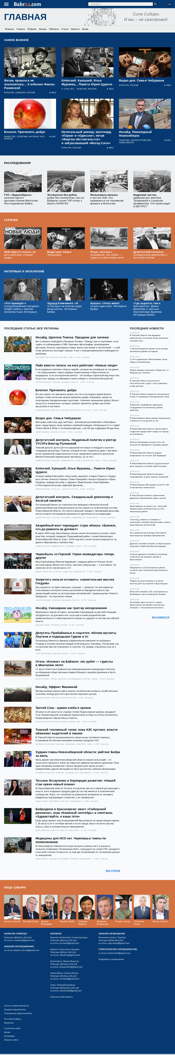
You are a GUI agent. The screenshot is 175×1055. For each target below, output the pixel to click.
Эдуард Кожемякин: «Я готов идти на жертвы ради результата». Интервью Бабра (64, 307)
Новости (75, 29)
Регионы (9, 29)
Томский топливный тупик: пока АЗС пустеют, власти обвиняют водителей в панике (77, 731)
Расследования (17, 162)
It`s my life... (69, 89)
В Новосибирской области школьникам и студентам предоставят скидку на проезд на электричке (149, 431)
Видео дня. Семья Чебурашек (141, 80)
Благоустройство (141, 140)
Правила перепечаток (15, 1009)
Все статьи (113, 870)
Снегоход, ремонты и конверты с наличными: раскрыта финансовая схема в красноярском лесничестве (150, 522)
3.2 (21, 1049)
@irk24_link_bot (68, 952)
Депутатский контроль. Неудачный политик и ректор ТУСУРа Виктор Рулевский (76, 441)
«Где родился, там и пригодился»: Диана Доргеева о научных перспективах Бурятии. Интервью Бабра (147, 309)
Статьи (64, 29)
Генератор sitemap (66, 1049)
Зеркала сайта (11, 1040)
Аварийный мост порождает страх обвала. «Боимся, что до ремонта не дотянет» (76, 527)
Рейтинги (54, 29)
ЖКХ (50, 571)
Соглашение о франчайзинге (18, 1013)
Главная (25, 17)
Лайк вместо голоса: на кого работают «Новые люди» (20, 254)
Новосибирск (126, 143)
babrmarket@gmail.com (119, 953)
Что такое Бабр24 (12, 1019)
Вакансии (9, 1023)
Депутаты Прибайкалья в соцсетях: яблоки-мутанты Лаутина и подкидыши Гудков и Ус (76, 634)
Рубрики (31, 29)
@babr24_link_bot (23, 937)
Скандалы (65, 382)
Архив (85, 29)
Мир (78, 721)
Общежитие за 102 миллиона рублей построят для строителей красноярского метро (149, 570)
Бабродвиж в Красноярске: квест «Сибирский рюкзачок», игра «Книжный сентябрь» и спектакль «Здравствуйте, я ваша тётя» (74, 812)
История (64, 698)
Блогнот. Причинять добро (24, 132)
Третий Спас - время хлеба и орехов (63, 708)
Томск (71, 357)
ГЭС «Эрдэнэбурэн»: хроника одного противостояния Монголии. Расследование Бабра (21, 199)
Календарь (9, 1036)
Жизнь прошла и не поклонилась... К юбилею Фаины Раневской (29, 84)
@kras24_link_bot (68, 964)
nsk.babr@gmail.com (69, 979)
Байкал (95, 679)
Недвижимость (68, 460)
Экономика (66, 517)
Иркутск (74, 382)
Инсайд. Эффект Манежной (56, 687)
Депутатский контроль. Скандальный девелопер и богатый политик (150, 254)
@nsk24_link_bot (68, 976)
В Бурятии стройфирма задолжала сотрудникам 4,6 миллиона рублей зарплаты (146, 407)
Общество (10, 137)
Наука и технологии (85, 460)
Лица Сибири (15, 887)
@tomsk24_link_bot (69, 988)
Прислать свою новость (61, 997)
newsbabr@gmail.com (24, 940)
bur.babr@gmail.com (69, 943)
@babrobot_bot (116, 940)
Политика (22, 137)
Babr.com (27, 4)
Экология (62, 679)
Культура (9, 93)
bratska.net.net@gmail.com (26, 950)
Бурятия (86, 679)
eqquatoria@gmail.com (119, 943)
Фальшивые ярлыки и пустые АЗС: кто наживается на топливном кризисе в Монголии (106, 199)
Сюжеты (20, 29)
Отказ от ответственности (16, 1006)
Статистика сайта (12, 1028)
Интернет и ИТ (36, 137)
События (20, 93)
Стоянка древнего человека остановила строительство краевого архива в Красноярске (148, 557)
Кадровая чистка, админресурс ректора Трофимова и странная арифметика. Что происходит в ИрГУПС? (151, 200)
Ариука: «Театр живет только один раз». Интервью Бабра (108, 306)
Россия (30, 93)
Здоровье (53, 859)
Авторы (42, 29)
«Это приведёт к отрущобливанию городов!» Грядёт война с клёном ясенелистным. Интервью (21, 307)
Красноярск (74, 830)
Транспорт (81, 744)
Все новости (160, 617)
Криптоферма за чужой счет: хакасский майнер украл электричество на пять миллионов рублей (148, 509)
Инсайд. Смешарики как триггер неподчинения (71, 608)
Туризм (53, 679)
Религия (71, 721)
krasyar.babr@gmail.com (70, 967)
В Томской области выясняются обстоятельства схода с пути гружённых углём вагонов (148, 383)
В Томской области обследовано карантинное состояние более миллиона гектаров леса (149, 338)
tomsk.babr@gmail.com (70, 991)
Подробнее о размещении (111, 959)
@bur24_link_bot (68, 940)
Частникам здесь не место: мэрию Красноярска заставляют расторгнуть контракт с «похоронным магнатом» (147, 605)
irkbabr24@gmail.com (69, 955)
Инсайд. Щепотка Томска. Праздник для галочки (72, 337)
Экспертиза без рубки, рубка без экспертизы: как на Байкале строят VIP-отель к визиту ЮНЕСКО (65, 199)
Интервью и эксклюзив (24, 271)
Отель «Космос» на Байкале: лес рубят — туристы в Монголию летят (107, 254)
